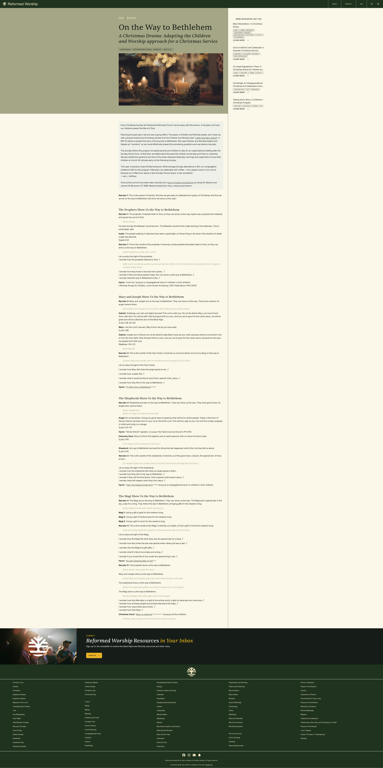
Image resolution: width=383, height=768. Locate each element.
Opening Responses (236, 746)
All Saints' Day (90, 690)
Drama (252, 72)
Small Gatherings (235, 702)
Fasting (159, 686)
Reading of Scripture (308, 706)
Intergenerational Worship (147, 49)
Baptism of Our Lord (20, 702)
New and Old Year (163, 734)
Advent (15, 686)
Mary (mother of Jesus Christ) (244, 35)
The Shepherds (238, 37)
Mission (159, 722)
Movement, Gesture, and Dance (168, 726)
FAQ (361, 4)
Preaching (160, 746)
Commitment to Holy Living (311, 698)
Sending (304, 738)
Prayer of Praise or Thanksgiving (313, 734)
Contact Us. (209, 765)
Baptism (304, 714)
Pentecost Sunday (19, 746)
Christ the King (90, 694)
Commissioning (90, 730)
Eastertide (16, 738)
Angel (236, 30)
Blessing (88, 714)
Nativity (168, 49)
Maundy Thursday (19, 726)
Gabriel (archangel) (247, 30)
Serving (255, 106)
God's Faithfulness (240, 56)
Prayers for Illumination (309, 702)
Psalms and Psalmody (237, 686)
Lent (14, 710)
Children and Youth (92, 718)
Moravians (255, 89)
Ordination (160, 738)
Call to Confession (307, 682)
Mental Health (162, 714)
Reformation (233, 694)
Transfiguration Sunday (21, 706)
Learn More (239, 40)
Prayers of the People (309, 726)
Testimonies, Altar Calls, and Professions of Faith (319, 722)
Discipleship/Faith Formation (167, 682)
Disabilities (89, 746)
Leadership (161, 710)
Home (121, 17)
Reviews (232, 698)
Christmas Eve (238, 89)
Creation (88, 738)
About (334, 4)
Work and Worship (235, 718)
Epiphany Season (19, 698)
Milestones (161, 718)
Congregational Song (93, 734)
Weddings (232, 714)
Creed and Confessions (309, 718)
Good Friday (17, 730)
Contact (348, 4)
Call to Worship (234, 738)
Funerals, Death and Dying (166, 690)
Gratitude (160, 694)
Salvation (246, 106)
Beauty (87, 710)
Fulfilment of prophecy (251, 53)
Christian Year (90, 722)
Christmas (125, 49)
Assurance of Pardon (308, 694)
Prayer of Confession (308, 686)
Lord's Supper (306, 730)
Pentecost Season (91, 682)
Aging (87, 706)
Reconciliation (234, 690)
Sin (261, 106)
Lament (303, 690)
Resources (131, 17)
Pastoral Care (162, 742)
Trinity (231, 710)
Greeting (232, 742)
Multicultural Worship (164, 730)
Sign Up (92, 655)
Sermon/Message (307, 710)
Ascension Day (18, 742)
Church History (90, 726)
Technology (233, 706)
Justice (159, 706)
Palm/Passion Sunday (21, 722)
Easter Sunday (18, 734)
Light (247, 89)
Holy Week (17, 718)
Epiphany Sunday (19, 694)
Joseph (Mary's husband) (242, 32)
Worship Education (236, 726)
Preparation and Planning (238, 682)
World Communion (236, 722)
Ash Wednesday (19, 714)
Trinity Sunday (90, 686)
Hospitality (161, 698)
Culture (87, 742)
